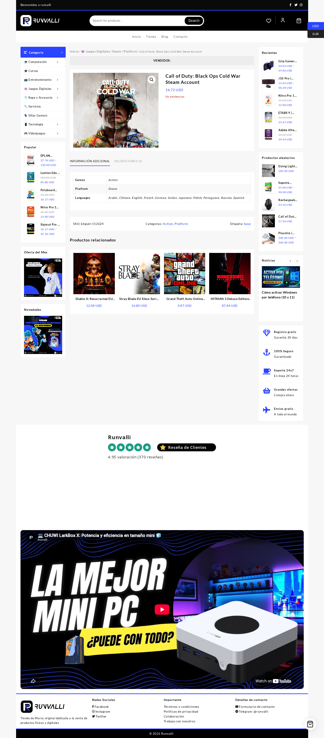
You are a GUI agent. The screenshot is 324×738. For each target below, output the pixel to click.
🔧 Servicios (32, 106)
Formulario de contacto (257, 706)
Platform (130, 51)
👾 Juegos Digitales (38, 88)
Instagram (102, 711)
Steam (116, 51)
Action (168, 224)
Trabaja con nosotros (180, 721)
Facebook (102, 706)
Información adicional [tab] (90, 161)
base (247, 224)
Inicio (74, 51)
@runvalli (261, 711)
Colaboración (174, 716)
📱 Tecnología (33, 124)
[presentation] (290, 261)
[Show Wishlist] (271, 20)
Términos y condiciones (181, 706)
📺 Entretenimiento (38, 79)
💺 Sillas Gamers (36, 115)
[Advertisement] (162, 499)
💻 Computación (35, 62)
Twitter (101, 716)
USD (313, 25)
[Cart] (299, 20)
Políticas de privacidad (181, 711)
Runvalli (167, 733)
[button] (152, 80)
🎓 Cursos (31, 71)
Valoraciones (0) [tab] (128, 161)
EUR (313, 33)
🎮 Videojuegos (35, 133)
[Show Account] (282, 20)
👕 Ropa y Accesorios (39, 97)
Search (193, 21)
